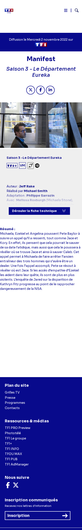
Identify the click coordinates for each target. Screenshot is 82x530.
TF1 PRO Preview (17, 428)
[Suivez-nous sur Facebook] (8, 486)
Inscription (18, 515)
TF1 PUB (11, 459)
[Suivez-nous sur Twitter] (16, 486)
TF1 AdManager (17, 464)
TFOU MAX (13, 454)
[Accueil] (10, 11)
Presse (10, 398)
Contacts (12, 408)
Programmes (15, 403)
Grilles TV (12, 392)
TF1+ (8, 444)
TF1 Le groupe (15, 438)
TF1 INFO (12, 449)
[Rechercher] (75, 11)
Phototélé (13, 433)
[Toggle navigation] (65, 11)
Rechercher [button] (75, 10)
